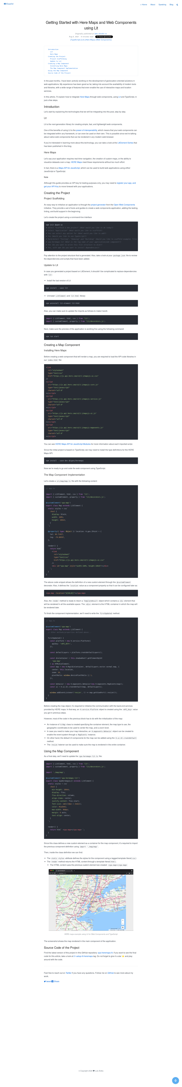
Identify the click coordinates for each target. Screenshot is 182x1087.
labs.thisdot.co (100, 33)
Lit (51, 52)
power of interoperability (86, 130)
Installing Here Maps (58, 66)
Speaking (162, 4)
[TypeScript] (75, 39)
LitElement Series (125, 142)
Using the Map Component (58, 70)
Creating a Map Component (58, 63)
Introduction (53, 49)
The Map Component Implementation (64, 68)
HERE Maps (76, 162)
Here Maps (54, 54)
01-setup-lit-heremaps (83, 956)
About (152, 4)
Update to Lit (55, 61)
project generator (98, 204)
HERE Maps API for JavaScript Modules (73, 444)
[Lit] (83, 39)
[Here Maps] (90, 39)
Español (9, 3)
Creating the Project (56, 56)
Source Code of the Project (59, 73)
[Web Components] (104, 39)
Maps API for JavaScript (69, 167)
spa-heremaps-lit (105, 952)
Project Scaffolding (58, 59)
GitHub (111, 972)
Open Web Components (124, 204)
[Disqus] (91, 1026)
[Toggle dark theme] (177, 4)
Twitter (68, 972)
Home (143, 4)
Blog (171, 4)
